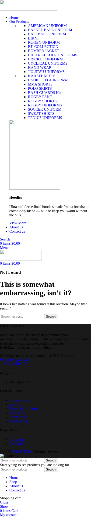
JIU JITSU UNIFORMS (46, 72)
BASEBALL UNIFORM (47, 34)
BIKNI (33, 38)
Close (4, 502)
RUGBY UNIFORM (44, 42)
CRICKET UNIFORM (45, 59)
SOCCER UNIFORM (44, 109)
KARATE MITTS (41, 76)
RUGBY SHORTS (42, 101)
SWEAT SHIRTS (41, 113)
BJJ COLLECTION (43, 47)
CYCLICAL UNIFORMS (47, 63)
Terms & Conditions (24, 409)
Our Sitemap (18, 421)
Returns (15, 404)
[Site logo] (28, 9)
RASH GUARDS (45, 93)
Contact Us (17, 413)
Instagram (16, 439)
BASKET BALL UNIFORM (50, 30)
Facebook (16, 444)
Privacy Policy (20, 400)
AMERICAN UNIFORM (47, 26)
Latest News (18, 417)
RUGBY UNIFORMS (45, 105)
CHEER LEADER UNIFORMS (52, 55)
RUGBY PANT (40, 97)
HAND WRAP (39, 67)
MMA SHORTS (40, 84)
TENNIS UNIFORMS (45, 118)
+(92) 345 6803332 (14, 364)
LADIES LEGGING (48, 80)
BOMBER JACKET (43, 51)
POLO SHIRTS (40, 88)
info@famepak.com (14, 360)
